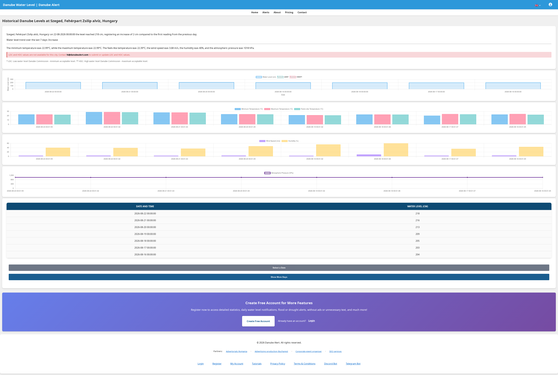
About (277, 12)
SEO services (335, 351)
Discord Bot (330, 363)
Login (311, 320)
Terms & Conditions (304, 363)
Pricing (289, 12)
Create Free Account (258, 321)
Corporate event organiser (309, 351)
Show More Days (279, 277)
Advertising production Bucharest (271, 351)
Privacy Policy (277, 363)
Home (254, 12)
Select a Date (279, 268)
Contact (302, 12)
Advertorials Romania (236, 351)
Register (217, 363)
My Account (236, 363)
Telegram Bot (353, 363)
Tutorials (257, 363)
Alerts (265, 12)
